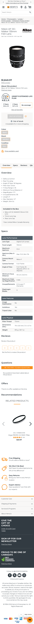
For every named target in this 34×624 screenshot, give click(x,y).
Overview (6, 165)
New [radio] (4, 146)
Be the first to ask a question (17, 367)
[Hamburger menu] (3, 7)
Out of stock (15, 116)
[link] (4, 459)
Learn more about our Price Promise (17, 3)
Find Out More (6, 544)
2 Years (15, 105)
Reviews (23, 165)
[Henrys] (12, 7)
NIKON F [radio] (6, 139)
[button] (3, 2)
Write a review (5, 82)
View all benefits (17, 110)
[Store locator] (21, 7)
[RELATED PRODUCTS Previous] (3, 424)
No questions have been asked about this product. (16, 374)
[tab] (6, 165)
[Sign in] (25, 7)
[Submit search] (30, 12)
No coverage (26, 105)
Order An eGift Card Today (8, 530)
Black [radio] (5, 132)
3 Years (6, 105)
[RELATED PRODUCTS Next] (31, 424)
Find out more (6, 90)
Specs (15, 165)
